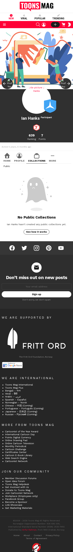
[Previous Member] (7, 83)
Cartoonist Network (16, 461)
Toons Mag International (19, 384)
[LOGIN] (44, 24)
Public (6, 166)
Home (7, 160)
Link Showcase (13, 505)
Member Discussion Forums (20, 478)
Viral (24, 18)
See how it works (36, 232)
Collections (36, 160)
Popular (39, 18)
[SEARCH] (38, 24)
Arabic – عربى (13, 396)
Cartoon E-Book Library (18, 455)
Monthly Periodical (15, 446)
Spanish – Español (15, 399)
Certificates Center (15, 452)
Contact (38, 535)
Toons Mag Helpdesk (17, 484)
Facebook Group (14, 499)
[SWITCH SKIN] (69, 24)
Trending (58, 18)
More (52, 160)
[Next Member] (65, 83)
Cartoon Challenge (15, 449)
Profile (19, 160)
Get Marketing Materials (18, 508)
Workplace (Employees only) (21, 496)
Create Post (55, 24)
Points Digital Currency (18, 437)
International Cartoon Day (20, 434)
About (27, 535)
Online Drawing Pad (16, 440)
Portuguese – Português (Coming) (24, 408)
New (11, 18)
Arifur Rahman (29, 530)
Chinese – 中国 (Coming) (19, 405)
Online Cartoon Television (19, 443)
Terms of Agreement (36, 538)
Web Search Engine (16, 458)
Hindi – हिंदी (11, 393)
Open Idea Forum (15, 481)
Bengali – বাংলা (13, 390)
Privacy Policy (52, 535)
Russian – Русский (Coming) (21, 414)
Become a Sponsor (16, 502)
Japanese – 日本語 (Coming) (21, 411)
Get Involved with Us (17, 487)
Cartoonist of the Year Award (21, 431)
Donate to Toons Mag (17, 490)
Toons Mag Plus (14, 387)
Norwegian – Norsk (16, 402)
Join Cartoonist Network (19, 493)
